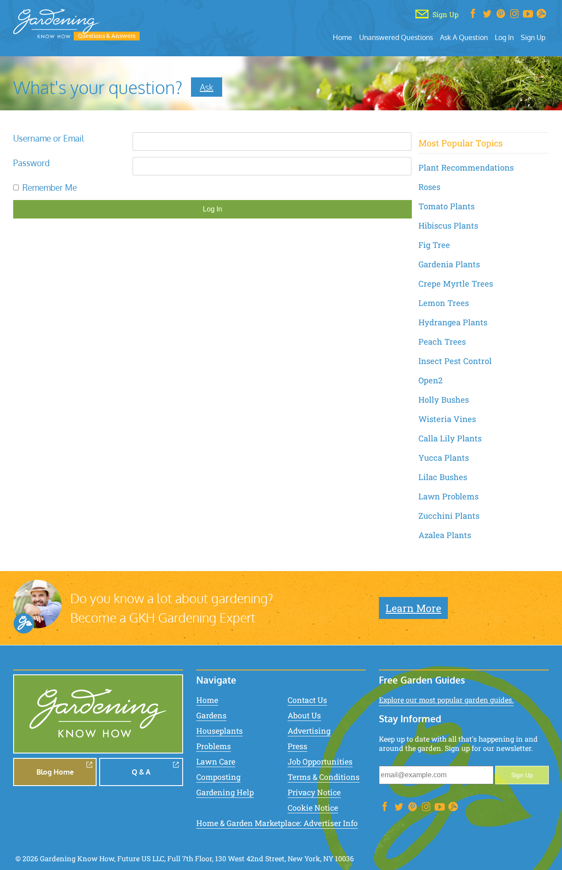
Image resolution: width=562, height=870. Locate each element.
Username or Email (48, 138)
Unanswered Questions (396, 37)
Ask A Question (464, 37)
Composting (218, 777)
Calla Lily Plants (450, 438)
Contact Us (307, 700)
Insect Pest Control (455, 361)
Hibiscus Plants (448, 225)
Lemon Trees (443, 303)
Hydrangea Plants (452, 322)
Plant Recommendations (466, 167)
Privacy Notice (314, 792)
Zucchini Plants (448, 515)
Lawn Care (215, 762)
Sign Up (533, 37)
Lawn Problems (448, 496)
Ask (206, 87)
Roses (429, 187)
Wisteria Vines (447, 419)
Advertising (309, 731)
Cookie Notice (313, 808)
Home (342, 37)
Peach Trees (442, 341)
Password (31, 162)
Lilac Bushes (442, 477)
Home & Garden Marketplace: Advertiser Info (277, 823)
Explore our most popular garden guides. (446, 699)
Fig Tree (434, 245)
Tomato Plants (446, 206)
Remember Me (49, 187)
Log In (504, 37)
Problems (213, 746)
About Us (304, 715)
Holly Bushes (443, 399)
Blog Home (55, 772)
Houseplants (219, 731)
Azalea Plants (444, 535)
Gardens (211, 715)
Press (297, 746)
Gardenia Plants (449, 264)
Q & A (141, 772)
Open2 (430, 380)
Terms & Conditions (324, 777)
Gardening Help (225, 792)
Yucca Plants (443, 457)
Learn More (413, 608)
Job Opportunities (320, 762)
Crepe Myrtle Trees (455, 283)
